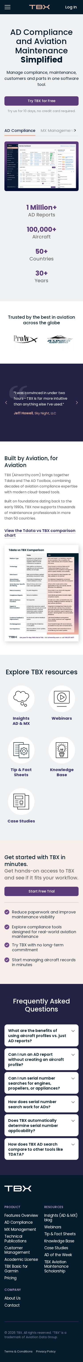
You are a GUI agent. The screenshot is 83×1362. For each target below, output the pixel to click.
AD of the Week (58, 1254)
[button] (7, 7)
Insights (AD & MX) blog (60, 1218)
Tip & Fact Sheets (60, 1234)
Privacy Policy (46, 1351)
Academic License (21, 1259)
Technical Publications (15, 1238)
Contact (12, 1305)
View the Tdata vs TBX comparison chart (39, 533)
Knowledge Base (59, 1241)
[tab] (19, 131)
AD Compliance (18, 1222)
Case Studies (56, 1248)
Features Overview (21, 1215)
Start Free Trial (42, 891)
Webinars (52, 1227)
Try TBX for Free (41, 100)
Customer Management (17, 1250)
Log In (71, 7)
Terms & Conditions (18, 1351)
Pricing (10, 1278)
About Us (12, 1298)
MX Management (20, 1229)
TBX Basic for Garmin (16, 1268)
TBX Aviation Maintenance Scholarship (56, 1266)
